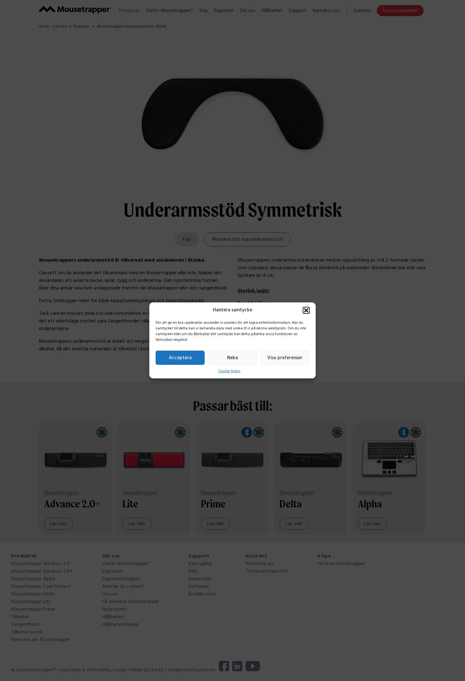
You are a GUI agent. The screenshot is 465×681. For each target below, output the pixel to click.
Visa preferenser (284, 357)
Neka (232, 357)
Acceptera (180, 357)
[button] (306, 310)
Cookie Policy (229, 371)
